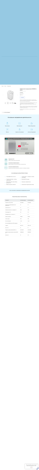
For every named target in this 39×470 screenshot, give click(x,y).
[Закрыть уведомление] (37, 464)
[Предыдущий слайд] (3, 95)
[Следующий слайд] (17, 95)
